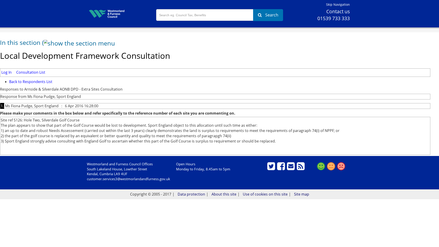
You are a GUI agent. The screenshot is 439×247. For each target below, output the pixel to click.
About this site (223, 194)
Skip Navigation (338, 4)
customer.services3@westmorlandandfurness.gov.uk (128, 179)
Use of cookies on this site (265, 194)
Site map (301, 194)
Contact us (338, 11)
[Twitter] (271, 168)
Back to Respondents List (30, 81)
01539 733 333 (333, 18)
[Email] (291, 168)
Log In (6, 72)
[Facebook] (281, 168)
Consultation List (30, 72)
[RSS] (301, 168)
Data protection (191, 194)
